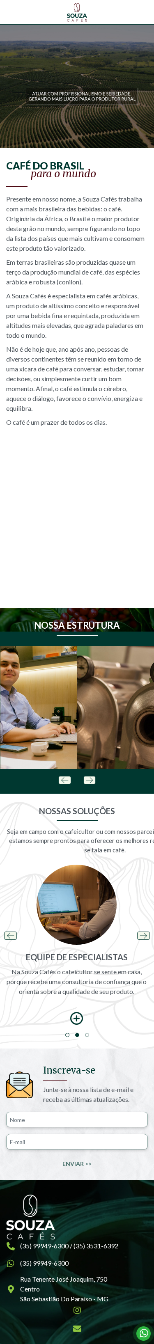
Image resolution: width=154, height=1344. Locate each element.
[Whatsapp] (143, 1333)
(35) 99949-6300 (44, 1263)
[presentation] (64, 779)
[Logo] (77, 12)
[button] (67, 1035)
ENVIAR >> (77, 1163)
